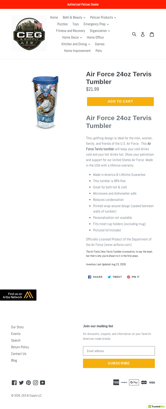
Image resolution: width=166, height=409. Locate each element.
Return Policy (20, 347)
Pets (99, 50)
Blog (14, 360)
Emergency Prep (95, 24)
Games (99, 44)
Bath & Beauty (73, 17)
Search (15, 340)
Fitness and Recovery (70, 30)
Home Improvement (77, 50)
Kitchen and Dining (75, 44)
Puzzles (62, 24)
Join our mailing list (98, 326)
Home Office (95, 37)
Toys (75, 24)
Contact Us (18, 353)
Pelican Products (102, 17)
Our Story (17, 327)
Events (15, 333)
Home (54, 17)
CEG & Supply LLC (31, 395)
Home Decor (71, 37)
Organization (99, 30)
